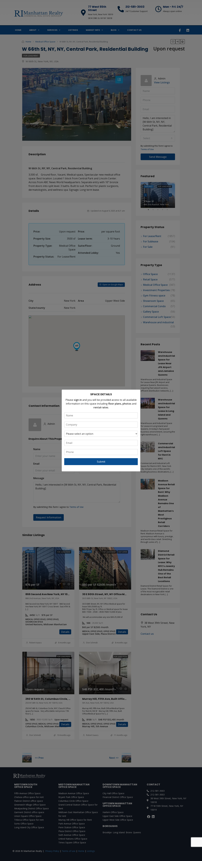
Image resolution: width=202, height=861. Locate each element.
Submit (101, 461)
